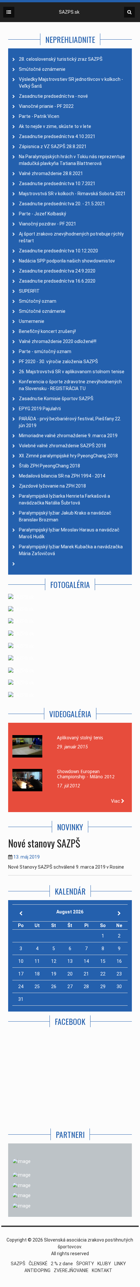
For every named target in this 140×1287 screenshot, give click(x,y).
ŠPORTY (85, 1263)
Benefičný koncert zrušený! (47, 331)
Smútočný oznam (37, 301)
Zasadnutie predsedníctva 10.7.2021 (57, 183)
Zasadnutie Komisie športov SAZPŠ (56, 398)
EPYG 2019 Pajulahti (40, 408)
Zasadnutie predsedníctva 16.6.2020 (57, 281)
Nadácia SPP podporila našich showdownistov (67, 260)
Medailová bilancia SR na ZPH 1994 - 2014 (62, 475)
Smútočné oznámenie (42, 69)
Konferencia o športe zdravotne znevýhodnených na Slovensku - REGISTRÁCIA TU (70, 385)
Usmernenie (31, 321)
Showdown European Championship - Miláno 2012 (86, 774)
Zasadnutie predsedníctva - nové (53, 96)
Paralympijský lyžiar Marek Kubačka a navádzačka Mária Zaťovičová (71, 550)
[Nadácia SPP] (21, 1185)
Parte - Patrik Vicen (39, 116)
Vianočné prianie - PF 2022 (46, 106)
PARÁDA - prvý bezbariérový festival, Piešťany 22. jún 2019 (70, 422)
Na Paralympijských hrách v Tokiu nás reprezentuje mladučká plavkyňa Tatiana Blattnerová (72, 160)
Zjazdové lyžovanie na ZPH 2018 (52, 486)
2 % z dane (62, 1263)
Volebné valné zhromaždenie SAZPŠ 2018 (62, 445)
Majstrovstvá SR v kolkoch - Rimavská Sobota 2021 (72, 193)
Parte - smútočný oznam (45, 351)
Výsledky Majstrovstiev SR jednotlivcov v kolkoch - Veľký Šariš (71, 83)
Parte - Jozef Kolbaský (42, 213)
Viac (116, 801)
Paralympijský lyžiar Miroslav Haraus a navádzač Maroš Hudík (69, 533)
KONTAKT (102, 1270)
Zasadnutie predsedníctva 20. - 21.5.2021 (62, 203)
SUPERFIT (29, 291)
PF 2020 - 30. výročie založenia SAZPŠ (58, 361)
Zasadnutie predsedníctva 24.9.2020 (57, 271)
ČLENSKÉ (38, 1263)
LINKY (120, 1263)
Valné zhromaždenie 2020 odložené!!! (57, 341)
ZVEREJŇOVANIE (71, 1270)
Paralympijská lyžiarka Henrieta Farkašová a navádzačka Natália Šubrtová (64, 499)
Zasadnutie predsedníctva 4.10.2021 (57, 136)
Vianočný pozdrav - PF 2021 (47, 223)
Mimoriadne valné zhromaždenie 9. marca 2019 (68, 435)
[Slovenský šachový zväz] (21, 1205)
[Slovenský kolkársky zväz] (21, 1195)
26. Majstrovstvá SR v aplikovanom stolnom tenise (71, 371)
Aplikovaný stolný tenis (80, 737)
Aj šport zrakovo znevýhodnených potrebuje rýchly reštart (71, 237)
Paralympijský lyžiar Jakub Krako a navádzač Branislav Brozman (65, 516)
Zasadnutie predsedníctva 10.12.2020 (58, 250)
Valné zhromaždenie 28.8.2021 (51, 173)
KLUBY (104, 1263)
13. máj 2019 (26, 857)
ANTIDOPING (37, 1270)
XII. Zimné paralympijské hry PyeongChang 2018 (68, 455)
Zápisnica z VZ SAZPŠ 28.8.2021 (53, 146)
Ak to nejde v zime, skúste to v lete (55, 126)
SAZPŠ (18, 1263)
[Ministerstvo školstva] (21, 1161)
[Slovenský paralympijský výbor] (21, 1175)
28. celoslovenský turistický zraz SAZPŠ (61, 59)
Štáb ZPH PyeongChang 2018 (49, 465)
